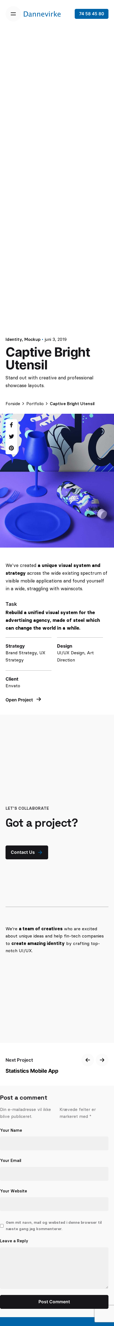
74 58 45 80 (91, 13)
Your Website (13, 1191)
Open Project (20, 699)
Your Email (10, 1160)
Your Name (11, 1130)
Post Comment (54, 1301)
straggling (37, 589)
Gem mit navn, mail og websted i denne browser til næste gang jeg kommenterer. (54, 1225)
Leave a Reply (14, 1240)
